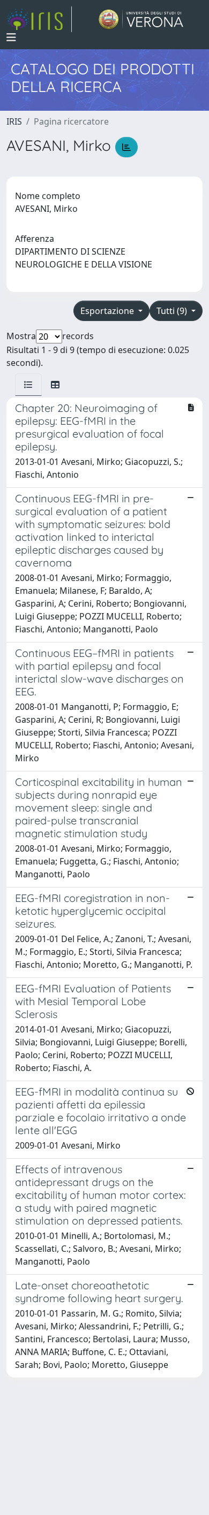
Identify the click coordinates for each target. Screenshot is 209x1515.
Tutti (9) (172, 311)
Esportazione (108, 311)
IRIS (14, 121)
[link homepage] (39, 19)
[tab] (28, 384)
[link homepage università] (141, 19)
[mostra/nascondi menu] (11, 37)
